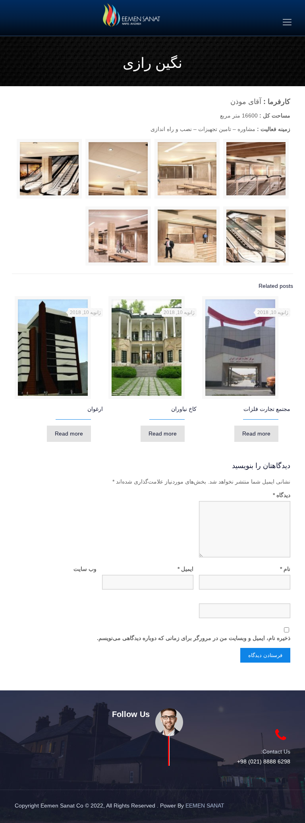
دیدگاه (281, 495)
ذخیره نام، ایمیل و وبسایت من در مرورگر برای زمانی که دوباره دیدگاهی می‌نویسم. (193, 638)
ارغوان (95, 409)
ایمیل (185, 569)
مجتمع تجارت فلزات (266, 409)
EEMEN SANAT (204, 805)
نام (285, 569)
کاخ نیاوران (184, 409)
